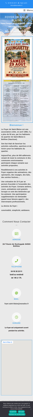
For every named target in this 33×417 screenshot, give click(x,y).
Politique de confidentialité (17, 414)
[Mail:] (16, 293)
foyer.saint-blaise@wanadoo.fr (16, 304)
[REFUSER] (31, 409)
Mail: (16, 299)
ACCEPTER (13, 411)
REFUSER (21, 411)
